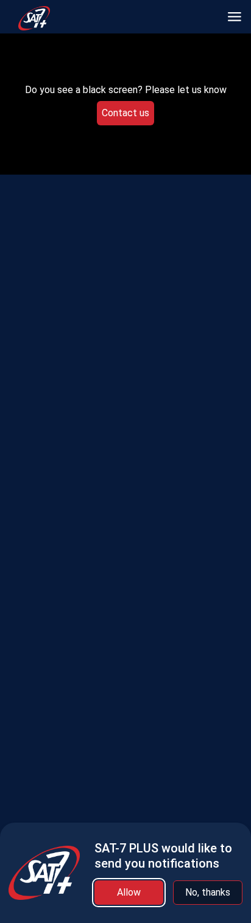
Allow (129, 892)
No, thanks (207, 892)
